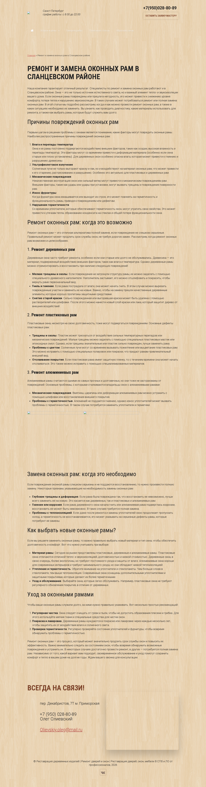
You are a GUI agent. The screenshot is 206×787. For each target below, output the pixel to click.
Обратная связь (125, 30)
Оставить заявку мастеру (161, 15)
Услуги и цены (48, 30)
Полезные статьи (99, 30)
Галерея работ (74, 30)
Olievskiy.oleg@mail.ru (61, 729)
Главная (32, 30)
